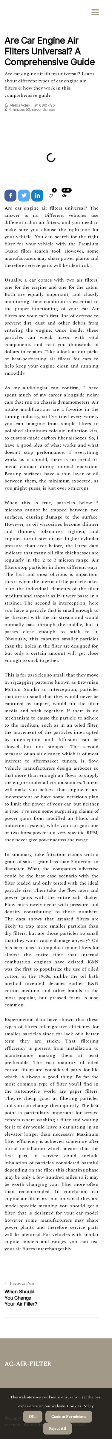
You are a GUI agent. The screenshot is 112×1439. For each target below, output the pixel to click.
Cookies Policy (79, 1406)
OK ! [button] (32, 1417)
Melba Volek (20, 105)
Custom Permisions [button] (68, 1417)
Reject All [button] (57, 1429)
